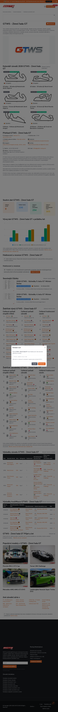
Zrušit (34, 363)
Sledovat (41, 363)
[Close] (45, 347)
